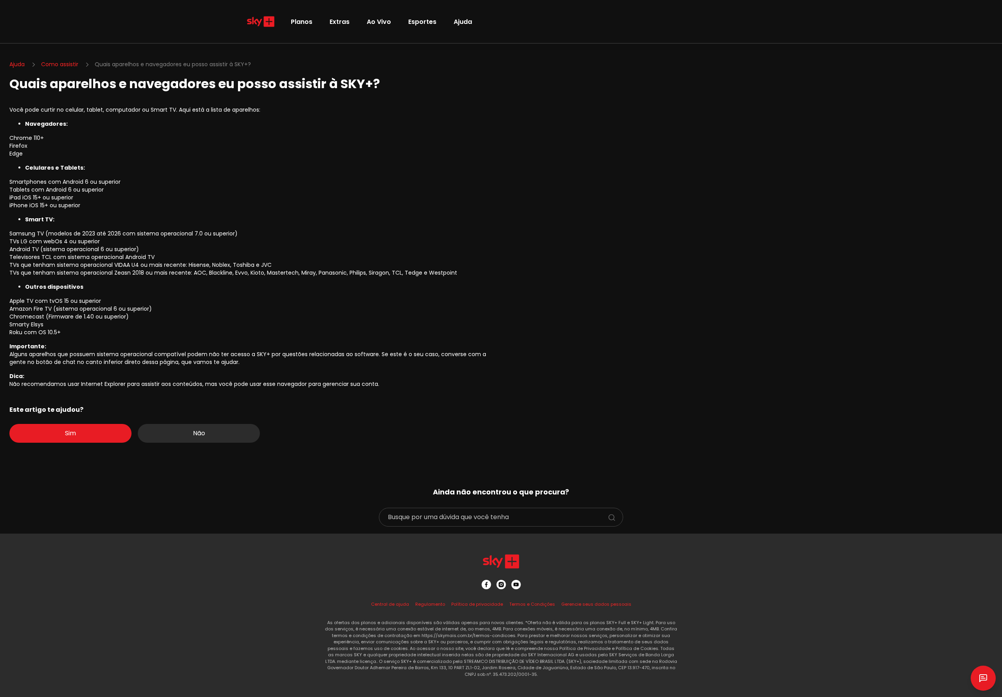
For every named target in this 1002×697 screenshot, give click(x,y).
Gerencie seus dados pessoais (596, 604)
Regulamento (430, 604)
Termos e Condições (532, 604)
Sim (70, 433)
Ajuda (463, 21)
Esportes (422, 21)
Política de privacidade (477, 604)
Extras (340, 21)
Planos (301, 21)
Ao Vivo (379, 21)
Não (199, 433)
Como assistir (59, 64)
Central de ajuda (390, 604)
